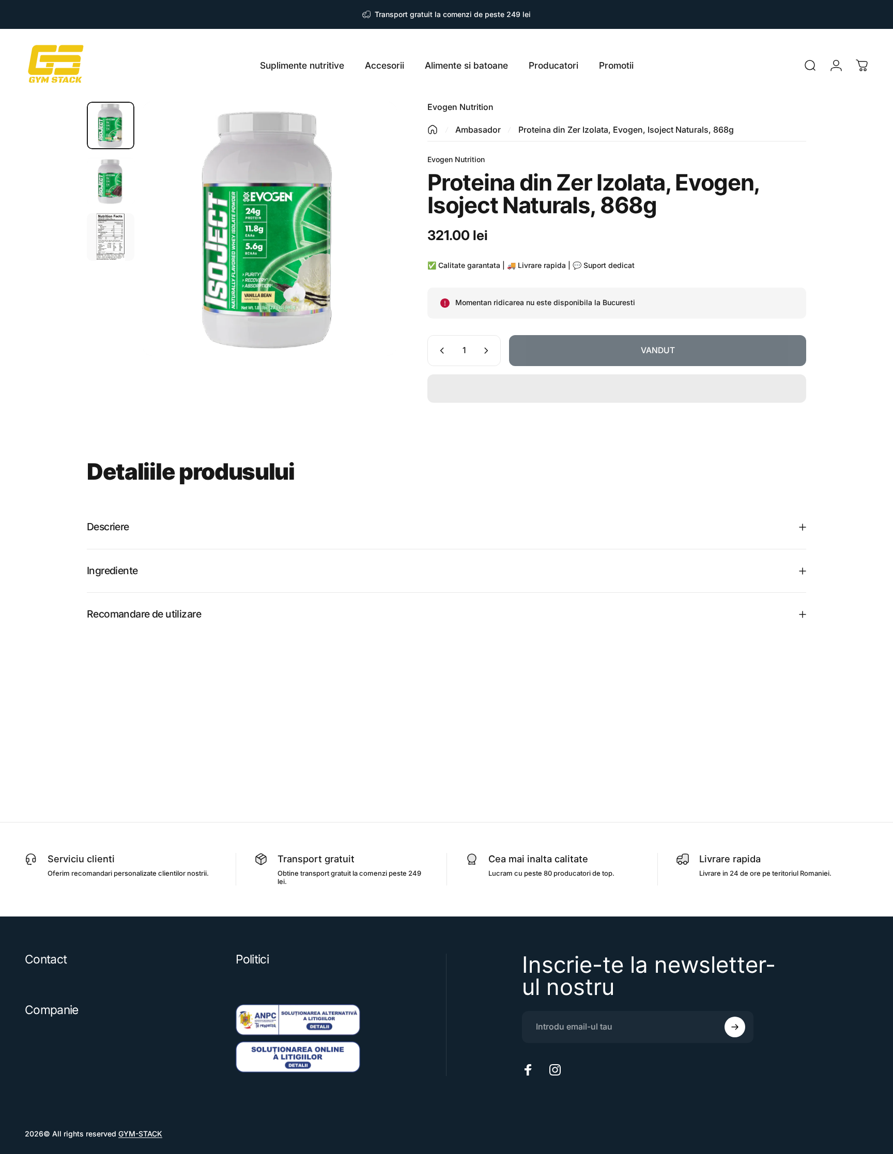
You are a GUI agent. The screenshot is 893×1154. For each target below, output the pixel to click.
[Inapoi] (432, 129)
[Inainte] (369, 250)
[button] (616, 388)
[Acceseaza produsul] (110, 125)
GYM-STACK (140, 1133)
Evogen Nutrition (460, 107)
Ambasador (478, 129)
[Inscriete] (735, 1027)
